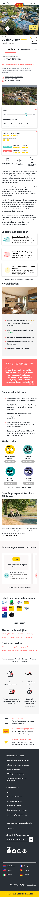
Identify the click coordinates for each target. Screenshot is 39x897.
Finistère (11, 43)
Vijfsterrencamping (8, 647)
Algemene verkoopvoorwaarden (18, 765)
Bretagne (25, 659)
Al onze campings (8, 659)
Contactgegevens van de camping (18, 760)
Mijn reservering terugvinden (17, 810)
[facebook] (9, 851)
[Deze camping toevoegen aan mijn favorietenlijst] (36, 8)
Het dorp (11, 49)
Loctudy (11, 634)
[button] (2, 49)
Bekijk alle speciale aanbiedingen (19, 279)
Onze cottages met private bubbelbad (14, 650)
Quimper (4, 637)
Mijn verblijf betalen (14, 805)
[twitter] (14, 851)
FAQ (8, 792)
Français (27, 866)
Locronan (20, 637)
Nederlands (11, 866)
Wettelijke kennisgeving (15, 774)
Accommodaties (24, 49)
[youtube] (19, 851)
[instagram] (24, 851)
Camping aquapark (22, 647)
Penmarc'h (12, 637)
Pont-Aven (28, 637)
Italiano (9, 875)
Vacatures (10, 828)
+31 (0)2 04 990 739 (18, 815)
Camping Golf (32, 650)
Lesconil (4, 43)
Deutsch (27, 875)
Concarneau (19, 634)
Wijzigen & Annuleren (14, 801)
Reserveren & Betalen (14, 797)
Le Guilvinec (28, 634)
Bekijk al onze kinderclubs (19, 487)
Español (26, 870)
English (9, 870)
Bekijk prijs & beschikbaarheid (19, 894)
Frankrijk (18, 659)
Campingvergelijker (13, 769)
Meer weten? (19, 623)
